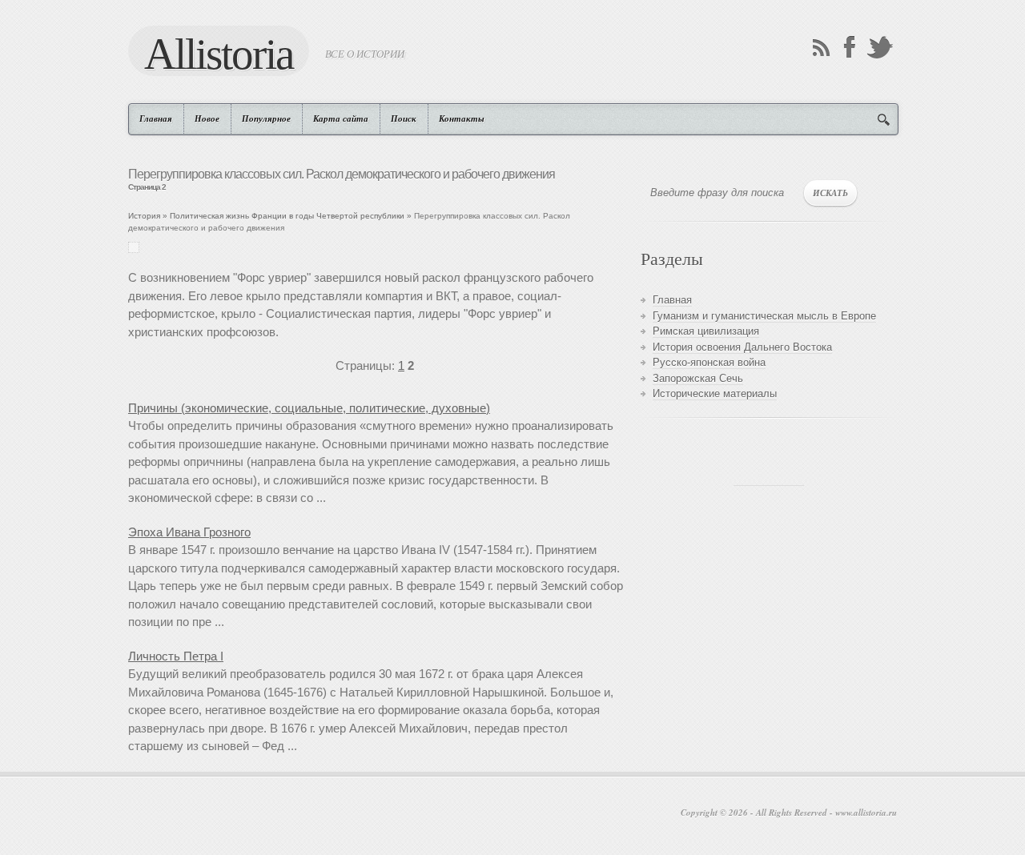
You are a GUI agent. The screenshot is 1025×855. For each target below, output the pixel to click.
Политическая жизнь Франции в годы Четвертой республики (287, 215)
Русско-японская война (709, 362)
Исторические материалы (715, 393)
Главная (155, 118)
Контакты (461, 118)
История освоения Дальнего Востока (742, 347)
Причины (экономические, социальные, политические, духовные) (309, 408)
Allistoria (218, 53)
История (144, 215)
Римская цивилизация (706, 331)
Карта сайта (340, 118)
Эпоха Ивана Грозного (189, 532)
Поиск (403, 118)
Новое (207, 118)
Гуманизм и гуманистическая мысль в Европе (764, 316)
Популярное (266, 118)
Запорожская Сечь (698, 378)
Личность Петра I (175, 656)
